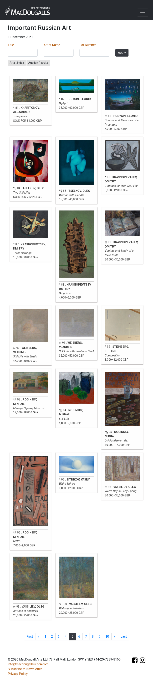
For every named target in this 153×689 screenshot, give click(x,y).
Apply (122, 53)
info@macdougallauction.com (28, 664)
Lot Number (87, 45)
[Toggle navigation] (142, 13)
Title (11, 45)
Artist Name (52, 45)
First (29, 636)
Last (124, 636)
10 (107, 636)
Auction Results (38, 62)
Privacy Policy (18, 674)
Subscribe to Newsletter (25, 669)
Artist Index (17, 62)
